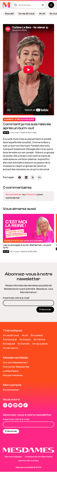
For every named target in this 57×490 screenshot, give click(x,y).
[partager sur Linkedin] (26, 177)
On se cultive (40, 343)
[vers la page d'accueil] (6, 5)
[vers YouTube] (20, 405)
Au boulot (25, 339)
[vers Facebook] (10, 405)
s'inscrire (31, 194)
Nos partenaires (13, 375)
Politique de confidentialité (38, 457)
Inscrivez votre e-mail (16, 298)
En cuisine (37, 335)
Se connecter (14, 194)
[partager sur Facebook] (20, 177)
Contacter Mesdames (16, 366)
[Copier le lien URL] (39, 177)
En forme (39, 339)
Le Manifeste (11, 371)
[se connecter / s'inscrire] (51, 5)
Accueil (9, 13)
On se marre (10, 348)
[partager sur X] (33, 177)
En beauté (9, 343)
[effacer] (43, 5)
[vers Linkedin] (15, 405)
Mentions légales (13, 457)
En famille (23, 343)
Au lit (42, 13)
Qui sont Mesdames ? (15, 362)
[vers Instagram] (5, 405)
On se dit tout (26, 13)
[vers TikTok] (25, 405)
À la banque (10, 339)
